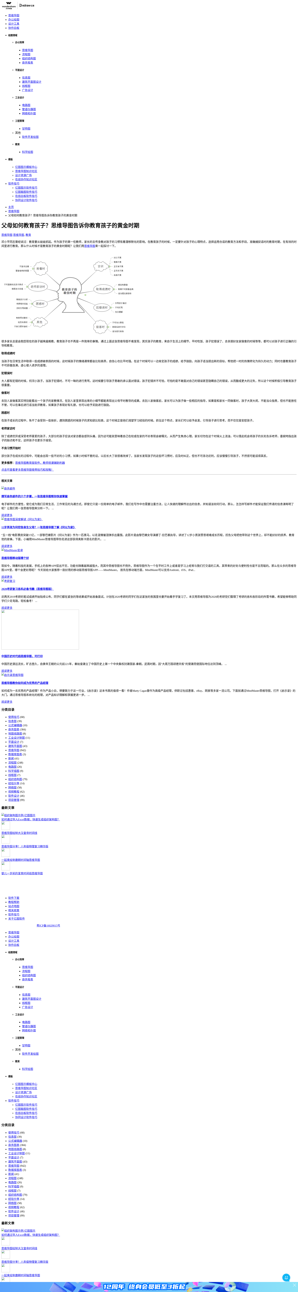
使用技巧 (13, 717)
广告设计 (27, 90)
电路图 (26, 105)
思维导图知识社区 (26, 171)
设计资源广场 (23, 175)
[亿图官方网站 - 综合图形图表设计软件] (18, 8)
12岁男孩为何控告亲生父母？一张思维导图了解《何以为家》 (38, 527)
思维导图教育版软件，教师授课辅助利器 (40, 462)
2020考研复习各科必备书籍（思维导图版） (27, 589)
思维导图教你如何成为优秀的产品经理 (24, 683)
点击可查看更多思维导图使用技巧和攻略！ (27, 469)
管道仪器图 (29, 109)
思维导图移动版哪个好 (15, 558)
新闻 (11, 758)
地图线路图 (15, 733)
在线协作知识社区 (26, 179)
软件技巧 (13, 183)
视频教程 (13, 791)
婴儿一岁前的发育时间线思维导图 (22, 873)
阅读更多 (6, 515)
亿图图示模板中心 (26, 167)
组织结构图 (29, 58)
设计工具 (13, 23)
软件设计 (13, 795)
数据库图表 (15, 754)
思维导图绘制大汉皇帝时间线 (19, 832)
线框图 (26, 85)
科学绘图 (27, 152)
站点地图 (13, 906)
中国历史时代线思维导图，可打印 (22, 656)
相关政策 (13, 910)
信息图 (26, 77)
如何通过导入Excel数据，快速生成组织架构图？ (30, 819)
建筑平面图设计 (31, 81)
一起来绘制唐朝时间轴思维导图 (20, 859)
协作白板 (13, 27)
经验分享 (13, 783)
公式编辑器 (15, 725)
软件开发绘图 (30, 136)
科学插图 (13, 770)
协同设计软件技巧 (26, 200)
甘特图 (26, 128)
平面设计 (13, 741)
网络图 (12, 787)
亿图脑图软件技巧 (26, 191)
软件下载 (13, 897)
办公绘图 (13, 19)
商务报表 (27, 62)
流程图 (26, 54)
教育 (28, 234)
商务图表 (13, 729)
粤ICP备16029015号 (48, 925)
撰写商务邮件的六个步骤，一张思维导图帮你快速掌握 (34, 496)
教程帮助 (13, 902)
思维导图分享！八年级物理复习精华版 (24, 846)
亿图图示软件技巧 (26, 187)
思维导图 (13, 15)
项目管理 (13, 799)
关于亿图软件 (16, 918)
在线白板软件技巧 (26, 196)
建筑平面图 (15, 746)
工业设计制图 (16, 737)
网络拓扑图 (29, 113)
